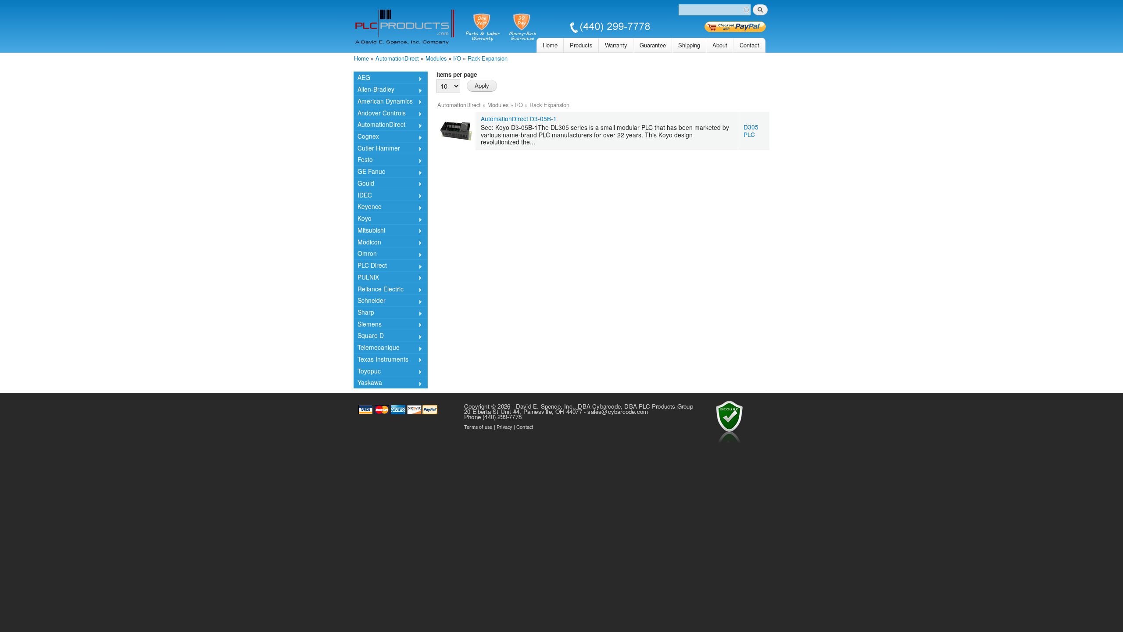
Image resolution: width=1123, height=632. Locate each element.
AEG (362, 78)
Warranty (616, 45)
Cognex (366, 137)
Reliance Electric (379, 289)
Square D (369, 336)
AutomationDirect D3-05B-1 (519, 118)
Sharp (364, 313)
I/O (457, 58)
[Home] (502, 28)
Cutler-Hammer (377, 149)
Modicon (367, 242)
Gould (364, 184)
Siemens (368, 325)
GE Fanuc (369, 172)
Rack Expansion (488, 58)
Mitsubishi (369, 231)
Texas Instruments (381, 360)
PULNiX (366, 278)
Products (581, 45)
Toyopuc (367, 371)
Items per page (456, 74)
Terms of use (478, 426)
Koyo (363, 219)
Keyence (368, 207)
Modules (436, 58)
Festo (363, 160)
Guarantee (653, 45)
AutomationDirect (397, 58)
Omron (365, 254)
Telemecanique (377, 348)
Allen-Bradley (374, 90)
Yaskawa (368, 383)
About (719, 45)
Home (550, 45)
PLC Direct (370, 266)
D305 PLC (751, 130)
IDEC (363, 195)
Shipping (689, 45)
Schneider (370, 301)
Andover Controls (380, 113)
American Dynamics (383, 102)
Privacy (504, 426)
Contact (749, 45)
